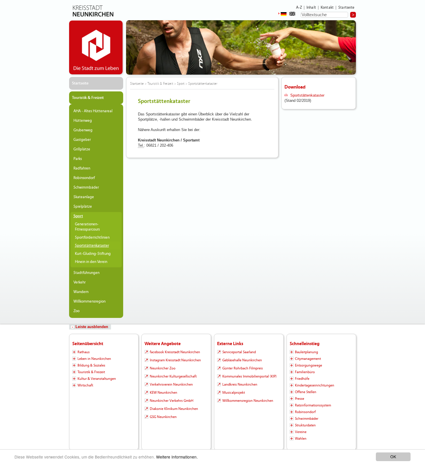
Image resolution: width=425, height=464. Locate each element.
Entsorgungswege (308, 365)
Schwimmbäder (86, 187)
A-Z (299, 7)
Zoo (76, 311)
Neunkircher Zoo (162, 368)
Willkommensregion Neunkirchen (247, 401)
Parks (77, 158)
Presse (299, 399)
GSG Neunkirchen (163, 417)
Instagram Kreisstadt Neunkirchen (175, 360)
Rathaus (83, 352)
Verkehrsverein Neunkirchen (171, 384)
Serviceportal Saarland (239, 352)
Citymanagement (308, 359)
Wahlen (300, 439)
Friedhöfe (302, 379)
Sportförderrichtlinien (92, 237)
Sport (78, 216)
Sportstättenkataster (92, 245)
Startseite (346, 7)
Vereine (300, 432)
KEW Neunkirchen (163, 393)
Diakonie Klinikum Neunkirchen (174, 409)
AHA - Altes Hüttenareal (92, 111)
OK (393, 456)
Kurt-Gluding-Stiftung (93, 253)
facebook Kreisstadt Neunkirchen (175, 352)
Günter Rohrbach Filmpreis (242, 368)
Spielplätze (82, 206)
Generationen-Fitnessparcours (87, 227)
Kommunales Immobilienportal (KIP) (249, 376)
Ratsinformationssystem (313, 405)
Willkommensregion (89, 301)
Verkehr (79, 282)
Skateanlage (83, 197)
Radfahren (81, 168)
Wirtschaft (85, 385)
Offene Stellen (305, 392)
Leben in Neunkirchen (94, 359)
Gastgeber (82, 139)
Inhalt (311, 7)
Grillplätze (81, 149)
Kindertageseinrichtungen (314, 385)
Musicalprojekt (233, 393)
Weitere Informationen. (177, 457)
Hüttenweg (82, 120)
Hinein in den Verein (91, 261)
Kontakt (327, 7)
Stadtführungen (86, 272)
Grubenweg (83, 130)
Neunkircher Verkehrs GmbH (171, 401)
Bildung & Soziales (91, 365)
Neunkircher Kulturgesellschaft (173, 376)
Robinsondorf (84, 178)
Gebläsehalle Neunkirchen (242, 360)
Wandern (80, 292)
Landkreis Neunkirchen (239, 384)
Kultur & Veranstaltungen (96, 379)
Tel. (141, 145)
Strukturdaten (305, 425)
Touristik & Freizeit (88, 97)
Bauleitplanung (306, 352)
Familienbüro (305, 372)
